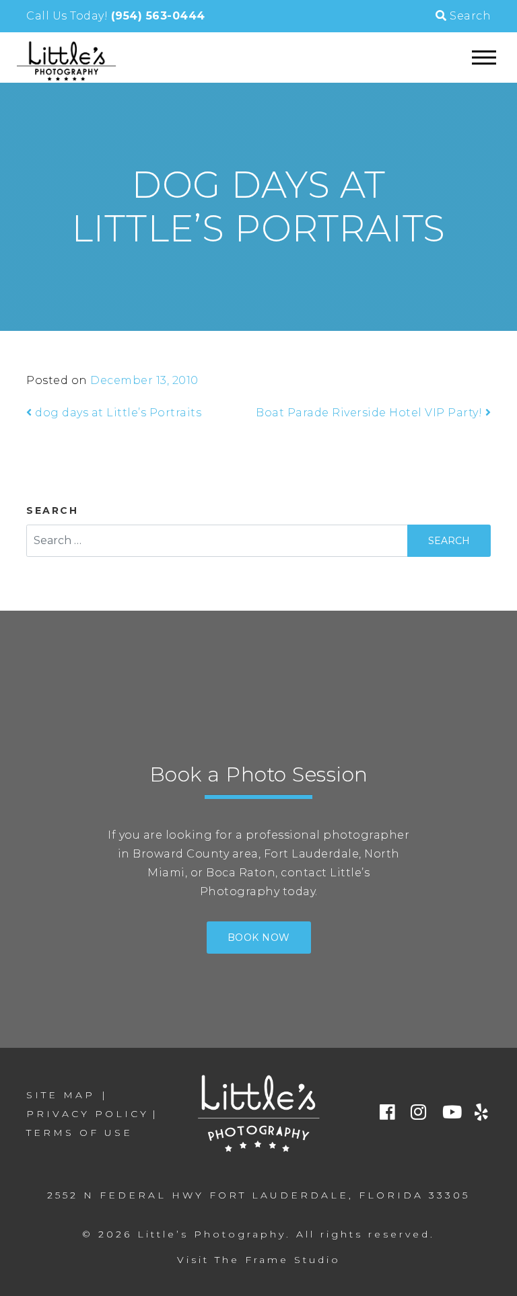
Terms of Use (79, 1133)
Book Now (259, 937)
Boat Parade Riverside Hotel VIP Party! (370, 412)
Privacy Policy (87, 1114)
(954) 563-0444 (158, 15)
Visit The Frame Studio (259, 1260)
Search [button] (469, 15)
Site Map (60, 1095)
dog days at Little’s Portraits (116, 412)
